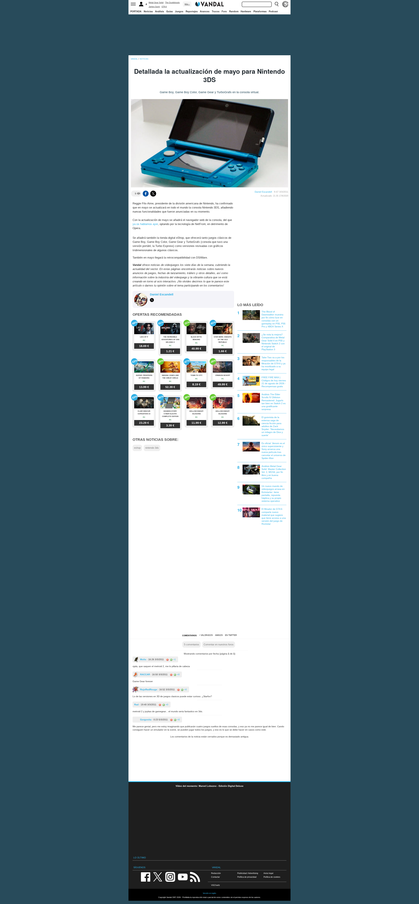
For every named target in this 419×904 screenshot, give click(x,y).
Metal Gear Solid (156, 2)
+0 (178, 674)
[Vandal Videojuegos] (209, 3)
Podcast (273, 11)
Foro (224, 11)
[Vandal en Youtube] (182, 877)
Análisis (159, 11)
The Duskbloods (172, 2)
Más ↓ (187, 4)
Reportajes (192, 11)
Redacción (216, 873)
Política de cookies (272, 877)
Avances (205, 11)
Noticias (148, 11)
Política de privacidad (246, 877)
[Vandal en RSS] (195, 877)
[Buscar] (277, 4)
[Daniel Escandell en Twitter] (152, 300)
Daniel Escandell (263, 191)
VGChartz (215, 885)
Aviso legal (268, 873)
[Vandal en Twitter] (158, 877)
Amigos (219, 635)
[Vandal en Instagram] (170, 877)
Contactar (215, 877)
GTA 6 (164, 7)
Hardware (246, 11)
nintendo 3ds (152, 447)
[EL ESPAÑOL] (285, 4)
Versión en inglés (209, 893)
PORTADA (135, 11)
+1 (174, 659)
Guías (169, 11)
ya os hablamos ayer (145, 224)
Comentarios (189, 635)
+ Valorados (206, 635)
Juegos (179, 11)
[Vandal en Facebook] (145, 877)
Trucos (215, 11)
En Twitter (231, 635)
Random (233, 11)
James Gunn (154, 7)
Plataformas (260, 11)
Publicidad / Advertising (247, 873)
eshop (137, 447)
